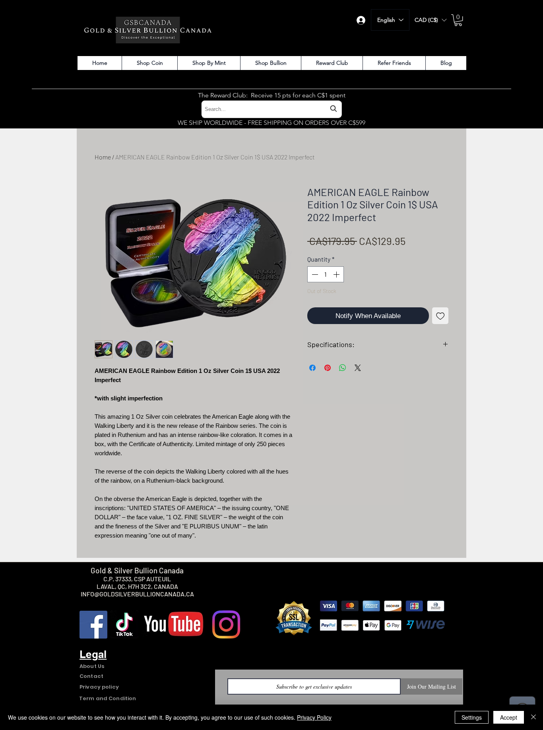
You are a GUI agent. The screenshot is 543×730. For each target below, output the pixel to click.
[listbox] (430, 20)
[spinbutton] (326, 274)
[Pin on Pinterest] (327, 368)
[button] (430, 20)
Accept (508, 717)
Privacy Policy (314, 717)
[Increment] (337, 274)
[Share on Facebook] (312, 368)
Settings (472, 717)
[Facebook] (93, 625)
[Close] (533, 717)
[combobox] (271, 109)
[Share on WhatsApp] (342, 368)
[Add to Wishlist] (440, 315)
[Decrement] (314, 274)
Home (103, 157)
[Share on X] (358, 368)
